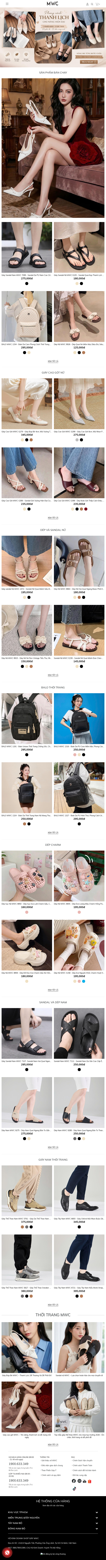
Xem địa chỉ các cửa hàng (53, 1505)
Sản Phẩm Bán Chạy (53, 72)
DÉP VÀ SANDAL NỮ (53, 530)
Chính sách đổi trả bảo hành (84, 1470)
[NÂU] (83, 352)
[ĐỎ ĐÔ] (85, 509)
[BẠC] (77, 439)
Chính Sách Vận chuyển (82, 1460)
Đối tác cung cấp (79, 1475)
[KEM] (77, 283)
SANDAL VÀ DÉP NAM (53, 1002)
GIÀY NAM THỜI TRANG (53, 1159)
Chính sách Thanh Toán (82, 1465)
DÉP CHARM (53, 844)
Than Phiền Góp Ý (48, 1470)
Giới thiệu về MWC (49, 1460)
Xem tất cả (53, 361)
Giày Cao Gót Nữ (53, 372)
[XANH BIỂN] (83, 981)
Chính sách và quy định (51, 1475)
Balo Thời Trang (53, 687)
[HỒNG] (74, 754)
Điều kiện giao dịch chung (52, 1465)
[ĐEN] (26, 283)
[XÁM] (74, 1138)
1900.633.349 (18, 1464)
